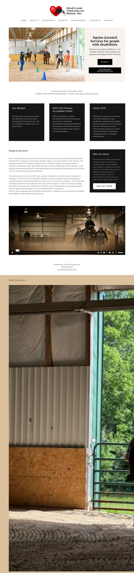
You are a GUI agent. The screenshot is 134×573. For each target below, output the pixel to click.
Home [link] (24, 20)
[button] (34, 20)
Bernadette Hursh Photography (87, 94)
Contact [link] (108, 20)
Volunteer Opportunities (105, 70)
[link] (67, 11)
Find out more (104, 186)
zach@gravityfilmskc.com (67, 269)
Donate (105, 62)
